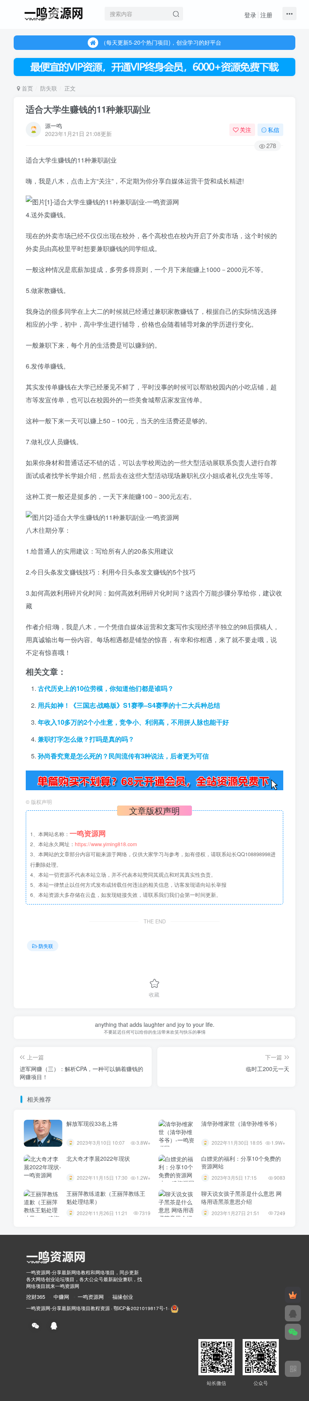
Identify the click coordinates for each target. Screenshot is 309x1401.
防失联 (48, 88)
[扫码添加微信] (293, 1332)
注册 (266, 14)
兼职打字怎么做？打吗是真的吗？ (86, 739)
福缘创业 (122, 1296)
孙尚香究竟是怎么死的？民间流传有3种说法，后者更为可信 (123, 755)
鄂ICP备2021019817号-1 (140, 1308)
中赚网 (61, 1296)
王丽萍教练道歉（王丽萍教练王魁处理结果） (105, 1197)
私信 (273, 130)
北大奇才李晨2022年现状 (98, 1158)
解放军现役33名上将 (92, 1123)
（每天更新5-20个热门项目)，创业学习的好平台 (161, 42)
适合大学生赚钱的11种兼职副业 (88, 109)
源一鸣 (53, 126)
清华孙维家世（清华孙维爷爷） (240, 1123)
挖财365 (35, 1296)
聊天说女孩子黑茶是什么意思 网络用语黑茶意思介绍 (241, 1197)
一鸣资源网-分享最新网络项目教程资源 (68, 1308)
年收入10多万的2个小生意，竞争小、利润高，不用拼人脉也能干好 (133, 722)
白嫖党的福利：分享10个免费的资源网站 (241, 1162)
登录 (250, 14)
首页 (26, 88)
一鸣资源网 (91, 1296)
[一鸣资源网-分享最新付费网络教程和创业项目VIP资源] (53, 12)
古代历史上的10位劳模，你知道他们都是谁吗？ (106, 688)
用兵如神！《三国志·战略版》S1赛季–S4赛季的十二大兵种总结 (129, 705)
